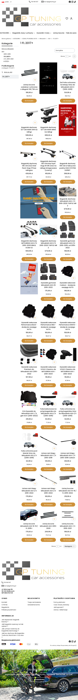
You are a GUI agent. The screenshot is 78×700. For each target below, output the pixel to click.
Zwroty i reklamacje (60, 610)
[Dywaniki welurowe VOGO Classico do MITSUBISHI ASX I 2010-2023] (48, 355)
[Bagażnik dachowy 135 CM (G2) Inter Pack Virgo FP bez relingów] (29, 154)
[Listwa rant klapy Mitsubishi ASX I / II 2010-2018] (48, 441)
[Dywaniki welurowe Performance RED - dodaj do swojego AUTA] (48, 312)
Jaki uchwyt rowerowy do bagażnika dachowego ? (10, 630)
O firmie (4, 605)
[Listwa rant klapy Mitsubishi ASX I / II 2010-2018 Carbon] (67, 441)
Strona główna (6, 38)
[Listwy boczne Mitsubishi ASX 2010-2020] (48, 515)
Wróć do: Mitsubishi (8, 49)
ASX (49, 38)
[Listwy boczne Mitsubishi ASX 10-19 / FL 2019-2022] (67, 479)
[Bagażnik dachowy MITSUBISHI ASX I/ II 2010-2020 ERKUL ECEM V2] (29, 230)
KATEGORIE (16, 38)
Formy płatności (59, 602)
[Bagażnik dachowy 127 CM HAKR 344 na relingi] (29, 115)
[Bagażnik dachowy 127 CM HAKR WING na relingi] (48, 114)
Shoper (73, 645)
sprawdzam (39, 679)
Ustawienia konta (34, 605)
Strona (63, 56)
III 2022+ (6, 61)
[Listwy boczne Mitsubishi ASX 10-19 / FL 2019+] (29, 515)
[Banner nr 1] (48, 82)
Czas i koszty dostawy (61, 605)
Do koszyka (29, 101)
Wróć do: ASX (8, 72)
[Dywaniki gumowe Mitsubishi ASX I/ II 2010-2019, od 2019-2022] (67, 230)
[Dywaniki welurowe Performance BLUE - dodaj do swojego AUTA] (29, 312)
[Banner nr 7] (38, 202)
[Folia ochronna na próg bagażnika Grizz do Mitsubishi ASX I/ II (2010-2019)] (67, 398)
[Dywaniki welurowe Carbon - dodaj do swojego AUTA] (67, 272)
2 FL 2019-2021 (8, 59)
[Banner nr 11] (29, 282)
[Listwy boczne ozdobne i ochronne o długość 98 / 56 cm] (29, 72)
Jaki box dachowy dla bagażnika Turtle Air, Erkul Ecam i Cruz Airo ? (13, 635)
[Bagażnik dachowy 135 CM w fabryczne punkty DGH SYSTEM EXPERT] (67, 154)
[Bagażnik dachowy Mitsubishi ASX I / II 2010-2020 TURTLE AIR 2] (67, 191)
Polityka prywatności (9, 610)
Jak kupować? (59, 607)
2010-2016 (7, 54)
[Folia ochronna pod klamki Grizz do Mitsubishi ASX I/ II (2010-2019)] (29, 440)
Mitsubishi (43, 38)
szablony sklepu (56, 645)
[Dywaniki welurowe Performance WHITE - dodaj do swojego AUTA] (67, 312)
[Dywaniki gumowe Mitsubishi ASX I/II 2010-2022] (48, 272)
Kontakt (4, 602)
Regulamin (5, 607)
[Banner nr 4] (67, 124)
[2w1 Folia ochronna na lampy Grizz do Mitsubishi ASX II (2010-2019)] (67, 71)
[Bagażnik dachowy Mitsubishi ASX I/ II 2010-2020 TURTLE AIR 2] (48, 230)
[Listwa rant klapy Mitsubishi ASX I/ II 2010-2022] (29, 480)
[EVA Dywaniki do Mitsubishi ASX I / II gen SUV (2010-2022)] (29, 399)
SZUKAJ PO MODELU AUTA (29, 38)
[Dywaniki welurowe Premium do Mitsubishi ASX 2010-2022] (29, 354)
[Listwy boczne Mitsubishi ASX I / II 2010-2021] (67, 515)
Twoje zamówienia (34, 602)
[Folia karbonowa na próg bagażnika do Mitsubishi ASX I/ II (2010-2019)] (48, 398)
